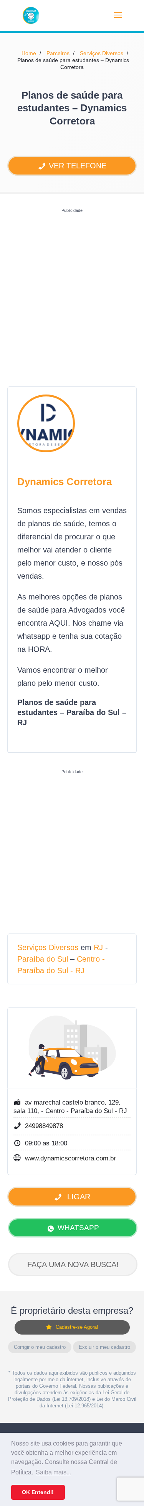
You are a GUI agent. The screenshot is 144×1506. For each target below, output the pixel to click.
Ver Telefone (77, 165)
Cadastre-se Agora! (77, 1327)
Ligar (77, 1196)
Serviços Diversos (101, 53)
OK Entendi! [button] (38, 1492)
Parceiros (58, 53)
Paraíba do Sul (42, 959)
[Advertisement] (72, 288)
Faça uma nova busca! (73, 1264)
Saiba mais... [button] (53, 1472)
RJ (98, 947)
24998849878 (44, 1126)
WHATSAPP (78, 1228)
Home (29, 53)
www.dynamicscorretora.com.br (70, 1158)
